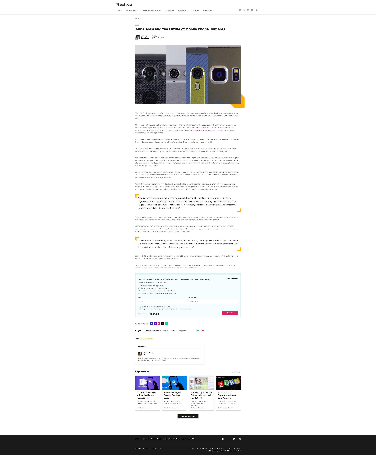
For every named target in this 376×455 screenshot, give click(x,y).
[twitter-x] (228, 439)
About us (137, 439)
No (203, 330)
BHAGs (168, 116)
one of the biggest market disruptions (208, 130)
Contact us (146, 439)
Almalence (156, 139)
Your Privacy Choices (179, 439)
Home (137, 18)
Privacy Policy (172, 309)
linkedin (252, 10)
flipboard (159, 323)
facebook (240, 10)
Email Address (193, 297)
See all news (236, 372)
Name (139, 297)
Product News (146, 338)
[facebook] (223, 439)
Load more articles (188, 416)
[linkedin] (240, 439)
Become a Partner (156, 439)
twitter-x (244, 10)
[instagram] (234, 439)
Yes (198, 330)
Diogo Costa (145, 38)
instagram (248, 10)
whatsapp (166, 323)
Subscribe (230, 313)
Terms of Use (191, 439)
